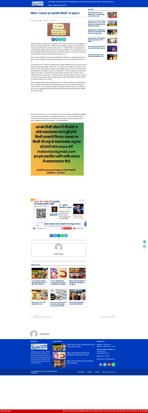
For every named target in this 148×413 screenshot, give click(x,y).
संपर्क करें (97, 372)
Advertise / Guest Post (60, 5)
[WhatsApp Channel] (144, 241)
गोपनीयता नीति (81, 372)
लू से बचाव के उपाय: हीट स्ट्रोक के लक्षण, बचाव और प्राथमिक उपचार (96, 55)
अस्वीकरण (89, 372)
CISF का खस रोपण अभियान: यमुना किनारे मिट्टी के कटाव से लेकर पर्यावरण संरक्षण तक (39, 282)
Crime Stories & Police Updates (87, 1)
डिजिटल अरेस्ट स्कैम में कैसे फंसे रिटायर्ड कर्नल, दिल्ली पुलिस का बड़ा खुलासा (77, 282)
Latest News (51, 1)
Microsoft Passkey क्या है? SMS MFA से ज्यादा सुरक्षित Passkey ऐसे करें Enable (58, 304)
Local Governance (61, 1)
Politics (50, 5)
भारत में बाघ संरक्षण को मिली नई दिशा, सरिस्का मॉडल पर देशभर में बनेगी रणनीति (96, 39)
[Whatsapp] (113, 365)
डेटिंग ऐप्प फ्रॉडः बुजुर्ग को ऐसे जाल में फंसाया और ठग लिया (76, 303)
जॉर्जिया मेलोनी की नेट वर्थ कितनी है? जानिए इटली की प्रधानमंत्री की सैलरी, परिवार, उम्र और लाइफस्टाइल (97, 31)
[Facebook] (101, 365)
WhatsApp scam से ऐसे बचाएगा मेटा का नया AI (38, 303)
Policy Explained (72, 1)
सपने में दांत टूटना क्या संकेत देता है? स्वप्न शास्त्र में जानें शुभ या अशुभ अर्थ (96, 47)
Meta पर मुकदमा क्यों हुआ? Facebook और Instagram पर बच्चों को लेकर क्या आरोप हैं (58, 282)
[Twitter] (105, 365)
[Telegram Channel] (144, 246)
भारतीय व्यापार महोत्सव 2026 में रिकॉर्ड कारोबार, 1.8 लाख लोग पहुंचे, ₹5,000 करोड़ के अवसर (96, 14)
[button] (53, 39)
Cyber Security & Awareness (105, 1)
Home (32, 9)
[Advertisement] (58, 102)
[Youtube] (109, 365)
